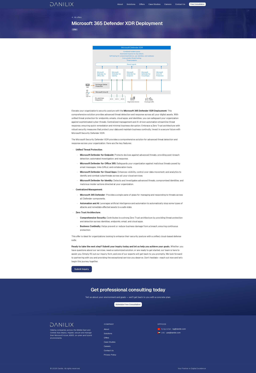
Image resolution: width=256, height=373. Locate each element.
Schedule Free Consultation (128, 304)
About (120, 4)
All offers (78, 17)
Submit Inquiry (81, 269)
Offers (142, 4)
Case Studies (154, 4)
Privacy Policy (110, 355)
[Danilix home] (61, 4)
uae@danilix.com (173, 332)
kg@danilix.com (179, 329)
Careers (167, 4)
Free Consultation (197, 4)
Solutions (131, 4)
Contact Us (180, 4)
